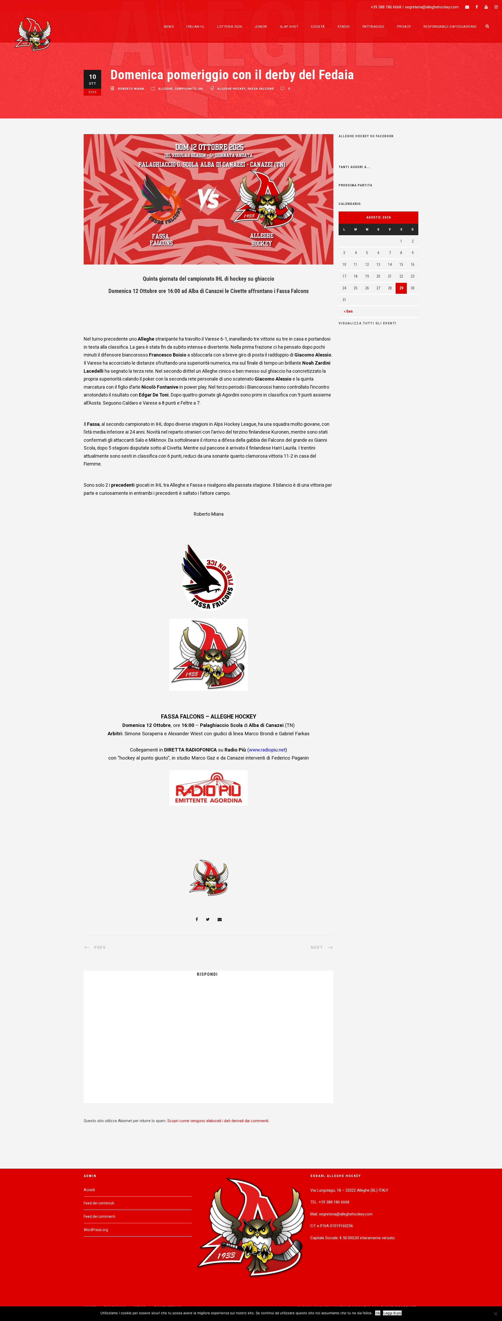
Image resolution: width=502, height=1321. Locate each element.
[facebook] (477, 7)
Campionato (185, 89)
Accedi (89, 1190)
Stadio (344, 26)
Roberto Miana (131, 89)
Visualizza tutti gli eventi (368, 323)
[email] (467, 7)
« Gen (348, 311)
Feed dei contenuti (99, 1203)
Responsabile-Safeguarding (450, 26)
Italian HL (195, 26)
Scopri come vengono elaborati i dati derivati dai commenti (217, 1120)
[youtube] (486, 7)
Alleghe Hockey (232, 89)
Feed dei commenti (99, 1216)
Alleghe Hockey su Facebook (366, 136)
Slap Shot (289, 26)
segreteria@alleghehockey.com (432, 7)
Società (318, 26)
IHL (200, 89)
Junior (261, 26)
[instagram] (496, 7)
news (169, 26)
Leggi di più (392, 1313)
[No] (495, 1313)
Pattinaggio (373, 26)
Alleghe (165, 89)
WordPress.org (96, 1230)
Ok (378, 1313)
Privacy (404, 26)
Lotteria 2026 (229, 26)
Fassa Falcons (261, 89)
